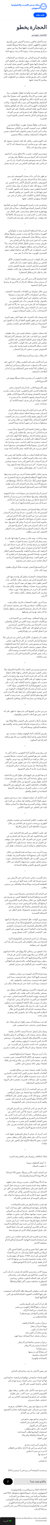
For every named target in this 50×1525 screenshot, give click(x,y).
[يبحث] (8, 1481)
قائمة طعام (40, 15)
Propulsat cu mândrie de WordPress (19, 1518)
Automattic (42, 1521)
